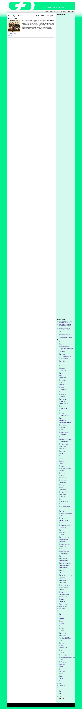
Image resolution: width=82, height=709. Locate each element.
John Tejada (62, 459)
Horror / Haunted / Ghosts (65, 654)
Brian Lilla (62, 384)
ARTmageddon (63, 360)
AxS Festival (62, 361)
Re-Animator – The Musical (65, 517)
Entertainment (63, 633)
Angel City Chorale (63, 354)
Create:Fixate (62, 401)
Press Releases (63, 691)
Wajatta (61, 592)
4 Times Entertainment (64, 344)
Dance (61, 626)
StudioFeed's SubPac (64, 553)
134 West (62, 343)
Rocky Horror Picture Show (65, 529)
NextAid (61, 499)
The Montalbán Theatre (64, 565)
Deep (61, 406)
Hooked (61, 443)
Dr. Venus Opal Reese (63, 606)
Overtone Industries (64, 501)
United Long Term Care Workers (66, 585)
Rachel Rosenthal (63, 511)
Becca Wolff (62, 372)
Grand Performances (64, 432)
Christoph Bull (63, 391)
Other (60, 687)
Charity (61, 621)
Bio (60, 688)
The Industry (62, 562)
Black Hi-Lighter (63, 373)
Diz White (62, 413)
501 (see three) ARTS (64, 346)
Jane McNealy (63, 448)
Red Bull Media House (64, 518)
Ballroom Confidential (64, 365)
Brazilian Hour (63, 382)
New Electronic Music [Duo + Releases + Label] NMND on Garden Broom (66, 336)
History (61, 650)
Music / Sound (63, 662)
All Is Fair (62, 353)
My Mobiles (71, 705)
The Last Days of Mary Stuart (65, 563)
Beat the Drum (63, 370)
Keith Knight (62, 465)
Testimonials (71, 11)
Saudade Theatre (63, 536)
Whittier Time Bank (63, 596)
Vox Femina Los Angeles (65, 591)
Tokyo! (61, 574)
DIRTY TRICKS (63, 411)
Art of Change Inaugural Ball (65, 356)
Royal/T (61, 530)
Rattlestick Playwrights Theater (66, 513)
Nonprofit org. (63, 664)
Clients (60, 341)
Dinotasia (62, 410)
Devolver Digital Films (64, 408)
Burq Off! (62, 387)
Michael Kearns (63, 485)
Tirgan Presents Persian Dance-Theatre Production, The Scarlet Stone (65, 325)
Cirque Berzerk (63, 392)
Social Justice (62, 671)
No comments (13, 33)
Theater (61, 676)
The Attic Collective (63, 558)
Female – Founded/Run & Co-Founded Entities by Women (66, 638)
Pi (60, 508)
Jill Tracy (61, 453)
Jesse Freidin (62, 451)
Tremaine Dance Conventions (66, 584)
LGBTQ (61, 659)
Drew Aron (62, 417)
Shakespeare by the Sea (65, 537)
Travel (61, 678)
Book (61, 616)
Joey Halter (62, 455)
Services (63, 11)
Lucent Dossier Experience (65, 478)
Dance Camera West (64, 405)
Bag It (61, 363)
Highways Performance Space (66, 439)
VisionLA (62, 589)
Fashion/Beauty (63, 635)
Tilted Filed (62, 570)
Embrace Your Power (64, 424)
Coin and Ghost (63, 394)
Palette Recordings (63, 503)
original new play (62, 685)
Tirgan (61, 572)
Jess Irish (62, 450)
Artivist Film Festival (64, 358)
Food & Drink (62, 643)
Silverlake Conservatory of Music (66, 542)
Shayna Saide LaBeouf (64, 539)
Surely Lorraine (63, 555)
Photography (62, 669)
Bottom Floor (62, 379)
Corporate (62, 625)
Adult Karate (62, 351)
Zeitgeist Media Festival (64, 604)
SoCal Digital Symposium (65, 544)
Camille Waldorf (63, 389)
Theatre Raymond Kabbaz (65, 568)
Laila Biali (62, 466)
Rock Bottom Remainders (65, 525)
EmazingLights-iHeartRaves (65, 422)
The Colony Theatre (64, 560)
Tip (60, 693)
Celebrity (62, 620)
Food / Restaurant (63, 642)
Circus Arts (62, 623)
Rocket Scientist (63, 527)
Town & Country (63, 580)
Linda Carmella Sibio (64, 472)
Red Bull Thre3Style (64, 520)
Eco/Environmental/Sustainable (66, 632)
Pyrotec (61, 510)
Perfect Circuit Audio (64, 504)
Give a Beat (62, 430)
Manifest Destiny (63, 480)
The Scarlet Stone (63, 567)
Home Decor (62, 652)
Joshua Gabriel (63, 463)
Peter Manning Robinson (65, 506)
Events (61, 690)
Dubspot (61, 418)
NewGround (62, 497)
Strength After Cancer (64, 551)
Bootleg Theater (63, 377)
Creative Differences (64, 403)
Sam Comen (62, 532)
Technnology (62, 674)
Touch (61, 578)
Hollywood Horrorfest (64, 441)
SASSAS (62, 534)
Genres (60, 611)
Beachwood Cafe (63, 366)
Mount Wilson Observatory (65, 492)
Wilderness (62, 599)
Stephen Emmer (63, 546)
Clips (58, 11)
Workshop (62, 680)
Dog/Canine (62, 630)
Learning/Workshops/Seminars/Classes (67, 657)
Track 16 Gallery (63, 582)
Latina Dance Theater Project (65, 468)
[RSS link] (72, 3)
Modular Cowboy (63, 491)
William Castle (63, 601)
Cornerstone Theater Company (66, 399)
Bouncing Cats (63, 380)
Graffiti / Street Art (63, 647)
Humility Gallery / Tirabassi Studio (66, 444)
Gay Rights (62, 645)
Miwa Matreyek (63, 489)
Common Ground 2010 (64, 398)
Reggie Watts (62, 523)
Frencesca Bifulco (63, 425)
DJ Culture (62, 628)
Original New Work (63, 668)
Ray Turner (62, 515)
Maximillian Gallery (63, 484)
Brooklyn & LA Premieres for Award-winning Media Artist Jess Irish (66, 322)
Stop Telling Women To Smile (65, 549)
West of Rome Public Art (65, 594)
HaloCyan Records (63, 436)
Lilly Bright (62, 470)
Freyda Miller (62, 427)
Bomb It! (61, 375)
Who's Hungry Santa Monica (65, 597)
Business (62, 618)
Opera (61, 666)
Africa (61, 613)
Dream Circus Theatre (64, 415)
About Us (52, 11)
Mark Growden (63, 482)
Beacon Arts (62, 368)
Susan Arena (62, 556)
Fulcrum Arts (62, 429)
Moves (60, 683)
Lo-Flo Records (63, 477)
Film (61, 640)
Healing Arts (62, 648)
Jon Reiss (62, 461)
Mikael (61, 487)
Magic (61, 661)
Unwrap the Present (64, 587)
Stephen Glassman (63, 548)
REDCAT (62, 522)
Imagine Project (63, 446)
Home (46, 11)
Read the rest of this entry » (38, 30)
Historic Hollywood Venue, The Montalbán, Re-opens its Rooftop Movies (65, 330)
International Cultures (64, 655)
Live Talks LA (62, 475)
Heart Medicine (63, 437)
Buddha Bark (62, 385)
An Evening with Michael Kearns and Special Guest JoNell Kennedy (66, 333)
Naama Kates (62, 496)
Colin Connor (62, 396)
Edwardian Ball (63, 420)
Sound (61, 673)
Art (60, 614)
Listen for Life (62, 473)
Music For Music (63, 494)
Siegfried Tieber (63, 541)
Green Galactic (63, 434)
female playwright (62, 608)
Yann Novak (62, 603)
